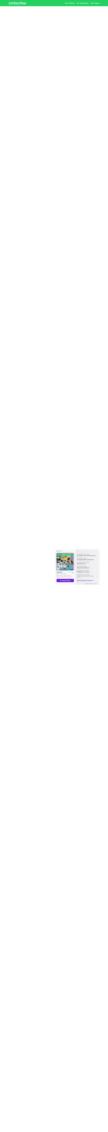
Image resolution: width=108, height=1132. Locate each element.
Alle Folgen (95, 3)
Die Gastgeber (83, 3)
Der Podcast (70, 3)
